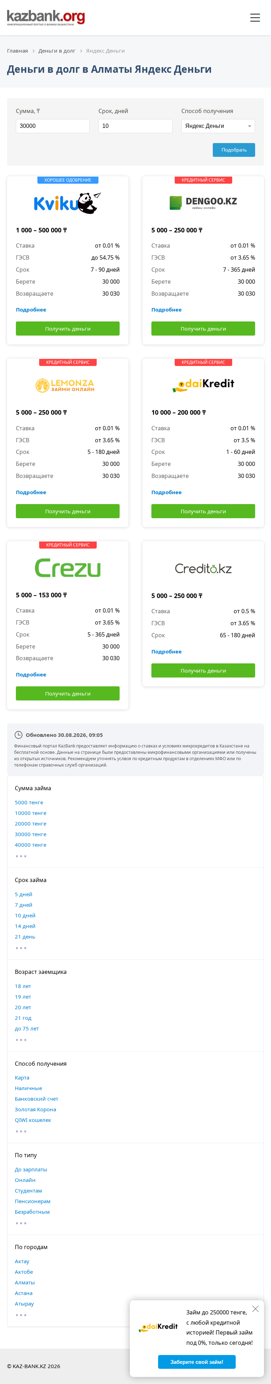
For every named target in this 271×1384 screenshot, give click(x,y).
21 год (23, 1017)
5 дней (23, 894)
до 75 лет (27, 1028)
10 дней (25, 915)
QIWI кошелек (33, 1119)
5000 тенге (29, 802)
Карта (22, 1077)
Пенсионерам (32, 1201)
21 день (25, 936)
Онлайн (25, 1179)
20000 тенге (30, 823)
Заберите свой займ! (196, 1362)
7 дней (23, 904)
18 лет (23, 985)
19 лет (23, 996)
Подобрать (234, 150)
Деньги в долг (57, 50)
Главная (17, 50)
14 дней (25, 925)
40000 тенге (30, 844)
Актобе (24, 1271)
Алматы (25, 1282)
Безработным (32, 1211)
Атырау (24, 1303)
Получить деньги (68, 328)
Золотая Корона (35, 1109)
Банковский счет (36, 1098)
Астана (23, 1292)
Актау (22, 1261)
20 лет (23, 1007)
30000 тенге (30, 834)
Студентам (28, 1190)
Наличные (28, 1088)
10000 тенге (30, 812)
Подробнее (31, 309)
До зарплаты (31, 1169)
